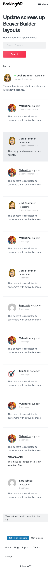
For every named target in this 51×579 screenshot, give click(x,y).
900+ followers (37, 538)
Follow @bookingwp (18, 538)
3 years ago (24, 241)
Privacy (8, 556)
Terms (36, 547)
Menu (45, 4)
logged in (27, 461)
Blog (16, 547)
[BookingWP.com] (13, 4)
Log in (6, 66)
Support (26, 547)
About (8, 547)
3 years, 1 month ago (23, 79)
